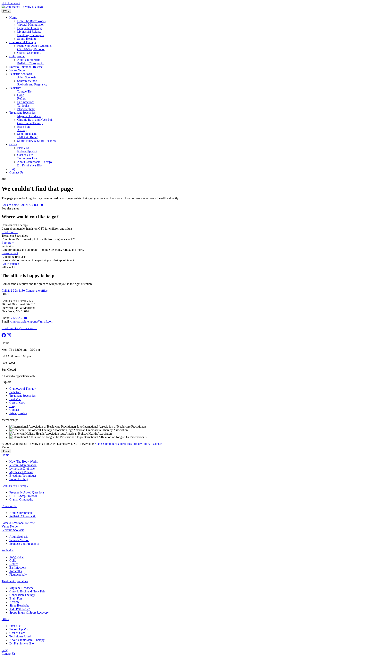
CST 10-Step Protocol (31, 49)
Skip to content (11, 3)
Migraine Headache (29, 116)
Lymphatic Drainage (29, 28)
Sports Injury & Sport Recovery (36, 140)
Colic (20, 95)
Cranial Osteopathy (29, 52)
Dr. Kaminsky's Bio (29, 165)
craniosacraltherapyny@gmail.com (31, 321)
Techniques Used (27, 158)
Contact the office (36, 290)
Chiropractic (17, 56)
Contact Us (16, 172)
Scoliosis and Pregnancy (32, 84)
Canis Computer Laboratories (113, 443)
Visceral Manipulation (30, 24)
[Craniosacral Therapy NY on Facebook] (4, 336)
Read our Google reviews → (19, 328)
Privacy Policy (18, 413)
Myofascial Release (29, 31)
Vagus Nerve (17, 70)
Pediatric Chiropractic (30, 63)
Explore (8, 242)
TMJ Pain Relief (27, 137)
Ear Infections (25, 102)
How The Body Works (31, 21)
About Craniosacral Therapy (34, 162)
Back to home (10, 205)
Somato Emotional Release (26, 66)
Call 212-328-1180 (31, 205)
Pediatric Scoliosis (20, 73)
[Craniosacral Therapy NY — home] (22, 6)
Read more (10, 232)
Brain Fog (23, 126)
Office (13, 144)
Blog (12, 169)
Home (13, 17)
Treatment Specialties (22, 112)
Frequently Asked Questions (34, 45)
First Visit (23, 147)
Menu (6, 10)
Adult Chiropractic (28, 59)
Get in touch (10, 263)
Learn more (10, 253)
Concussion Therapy (30, 123)
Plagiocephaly (26, 109)
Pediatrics (15, 88)
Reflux (21, 98)
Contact (14, 409)
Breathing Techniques (30, 35)
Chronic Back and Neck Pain (35, 119)
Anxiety (22, 130)
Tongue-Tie (24, 91)
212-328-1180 (19, 318)
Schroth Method (27, 81)
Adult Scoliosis (26, 77)
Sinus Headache (27, 133)
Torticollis (23, 105)
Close (6, 451)
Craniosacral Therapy (22, 42)
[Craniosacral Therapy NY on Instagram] (9, 336)
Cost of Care (25, 154)
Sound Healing (26, 38)
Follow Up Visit (27, 151)
